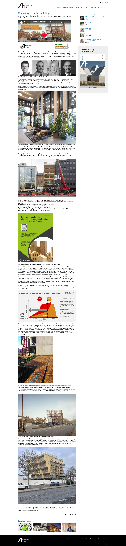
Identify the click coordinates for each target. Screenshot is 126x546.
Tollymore (87, 34)
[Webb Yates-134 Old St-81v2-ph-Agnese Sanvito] (47, 159)
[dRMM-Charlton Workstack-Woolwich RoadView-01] (47, 394)
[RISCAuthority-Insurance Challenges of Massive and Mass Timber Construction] (35, 213)
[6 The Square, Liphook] (54, 523)
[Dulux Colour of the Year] (40, 523)
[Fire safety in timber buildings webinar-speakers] (47, 60)
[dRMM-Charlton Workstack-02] (47, 447)
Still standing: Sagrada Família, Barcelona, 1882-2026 (92, 40)
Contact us (94, 538)
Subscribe (77, 538)
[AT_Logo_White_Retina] (23, 538)
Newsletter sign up (104, 538)
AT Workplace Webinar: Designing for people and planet (94, 17)
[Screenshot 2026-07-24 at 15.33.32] (92, 54)
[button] (105, 7)
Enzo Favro (87, 22)
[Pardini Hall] (69, 523)
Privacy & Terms (85, 538)
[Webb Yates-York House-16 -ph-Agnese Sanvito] (47, 91)
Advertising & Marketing (66, 538)
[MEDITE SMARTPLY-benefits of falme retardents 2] (47, 291)
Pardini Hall (87, 28)
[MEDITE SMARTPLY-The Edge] (35, 336)
